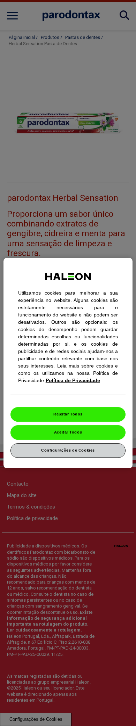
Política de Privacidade (73, 380)
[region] (68, 363)
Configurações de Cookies (68, 450)
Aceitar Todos (68, 432)
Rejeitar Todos (68, 414)
